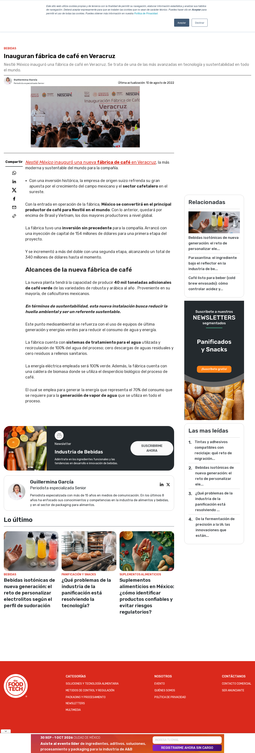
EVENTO (159, 683)
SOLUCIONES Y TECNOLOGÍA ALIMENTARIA (92, 683)
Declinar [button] (199, 22)
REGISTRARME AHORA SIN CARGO (187, 748)
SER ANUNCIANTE (233, 690)
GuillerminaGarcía (25, 79)
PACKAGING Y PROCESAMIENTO (86, 697)
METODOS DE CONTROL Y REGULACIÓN (90, 690)
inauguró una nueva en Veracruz (90, 162)
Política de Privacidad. (146, 13)
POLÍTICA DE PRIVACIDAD (170, 697)
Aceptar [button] (182, 22)
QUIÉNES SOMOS (164, 690)
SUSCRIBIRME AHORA (152, 448)
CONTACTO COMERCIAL (236, 683)
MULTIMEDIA (73, 710)
